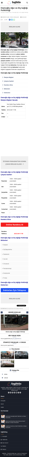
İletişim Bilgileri (9, 77)
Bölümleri (7, 89)
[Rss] (20, 392)
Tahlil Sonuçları (14, 17)
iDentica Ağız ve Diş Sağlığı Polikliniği (15, 331)
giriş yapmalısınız (16, 338)
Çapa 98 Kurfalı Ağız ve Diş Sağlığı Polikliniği (7, 352)
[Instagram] (12, 392)
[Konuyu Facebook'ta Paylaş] (10, 20)
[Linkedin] (14, 392)
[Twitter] (10, 392)
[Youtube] (16, 392)
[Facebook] (8, 392)
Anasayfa (3, 12)
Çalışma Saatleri (9, 81)
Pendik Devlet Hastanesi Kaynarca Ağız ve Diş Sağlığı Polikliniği (7, 360)
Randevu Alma (8, 12)
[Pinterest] (18, 392)
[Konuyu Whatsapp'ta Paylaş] (14, 20)
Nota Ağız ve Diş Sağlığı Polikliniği (21, 353)
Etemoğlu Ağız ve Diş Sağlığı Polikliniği (15, 308)
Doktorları (7, 92)
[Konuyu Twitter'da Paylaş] (12, 20)
